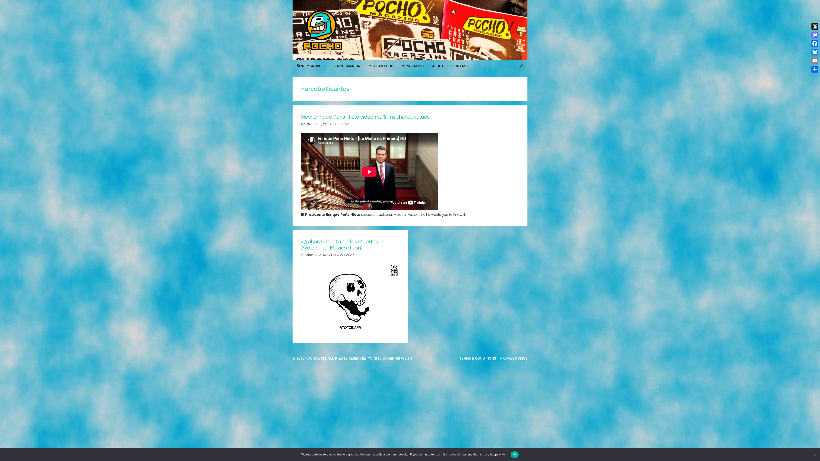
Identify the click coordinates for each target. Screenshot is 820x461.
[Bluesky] (815, 52)
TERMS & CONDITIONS (477, 358)
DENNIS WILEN (399, 358)
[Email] (815, 60)
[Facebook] (815, 43)
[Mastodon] (815, 35)
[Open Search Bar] (521, 66)
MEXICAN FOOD (381, 66)
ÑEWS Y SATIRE (309, 66)
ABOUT (438, 66)
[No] (815, 454)
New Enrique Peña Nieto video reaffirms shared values (365, 117)
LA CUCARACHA (347, 66)
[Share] (815, 69)
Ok (515, 454)
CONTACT (460, 66)
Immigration (413, 66)
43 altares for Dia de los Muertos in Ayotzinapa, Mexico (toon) (342, 244)
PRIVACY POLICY (513, 358)
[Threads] (815, 26)
